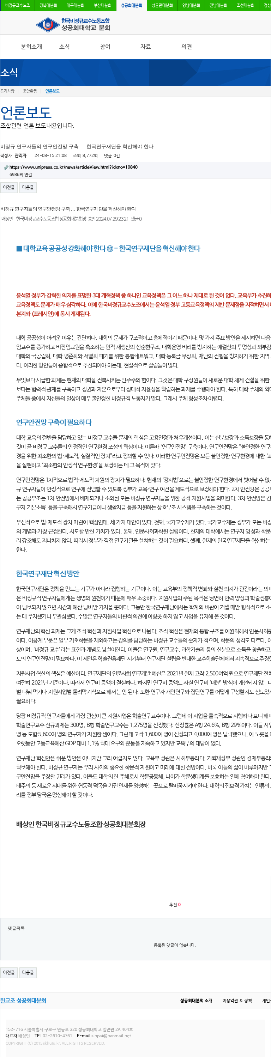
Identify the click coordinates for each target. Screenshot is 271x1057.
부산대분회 (103, 6)
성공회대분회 (131, 6)
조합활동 (30, 91)
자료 (145, 47)
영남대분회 (191, 6)
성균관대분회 (162, 6)
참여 (105, 47)
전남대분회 (218, 6)
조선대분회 (245, 6)
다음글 (28, 187)
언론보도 (53, 91)
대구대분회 (75, 6)
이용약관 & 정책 (237, 1000)
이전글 (9, 187)
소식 (64, 47)
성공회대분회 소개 (196, 1000)
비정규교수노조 (17, 6)
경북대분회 (48, 6)
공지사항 (7, 91)
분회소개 (31, 47)
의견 (186, 47)
